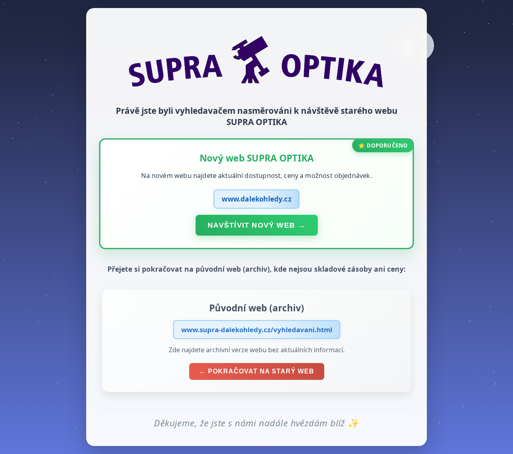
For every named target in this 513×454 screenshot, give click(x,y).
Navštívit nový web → (256, 225)
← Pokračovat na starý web (256, 371)
